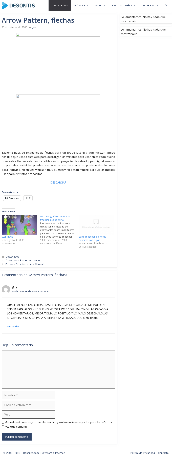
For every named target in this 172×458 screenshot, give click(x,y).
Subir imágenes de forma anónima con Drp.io (92, 238)
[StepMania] (19, 225)
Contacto (163, 452)
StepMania (7, 236)
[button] (166, 5)
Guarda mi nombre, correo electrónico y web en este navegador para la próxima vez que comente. (58, 424)
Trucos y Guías (122, 5)
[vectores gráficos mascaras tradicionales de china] (59, 230)
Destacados (60, 5)
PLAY (98, 5)
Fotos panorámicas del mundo (23, 260)
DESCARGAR (58, 182)
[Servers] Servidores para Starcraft (25, 264)
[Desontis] (18, 5)
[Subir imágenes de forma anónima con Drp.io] (96, 225)
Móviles (79, 5)
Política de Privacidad (142, 452)
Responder (13, 326)
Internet (148, 5)
